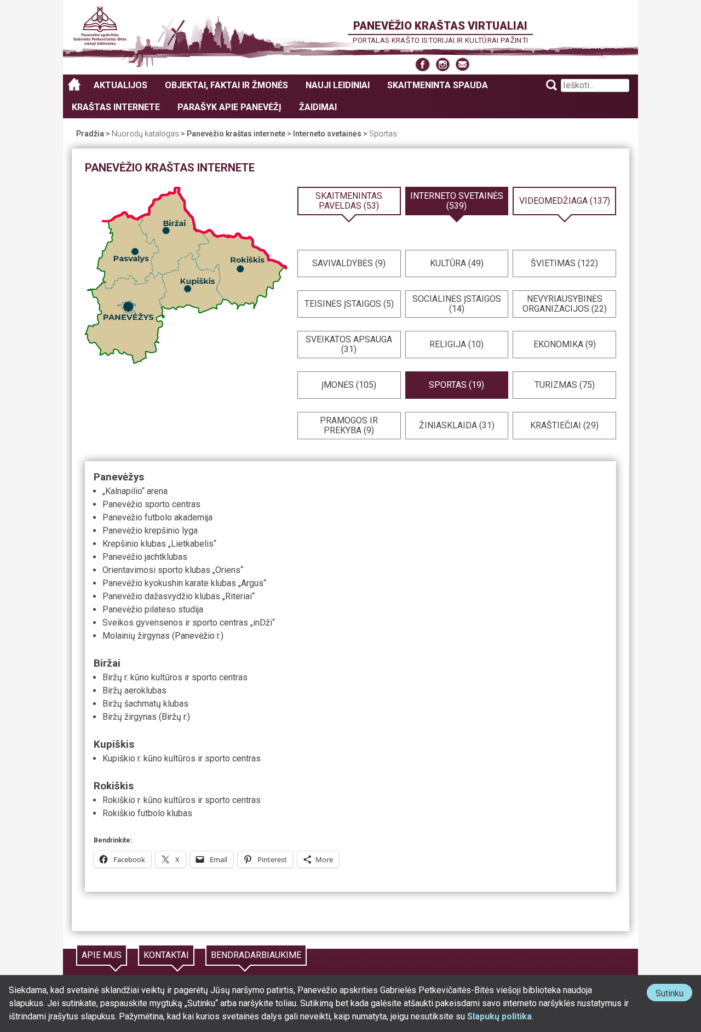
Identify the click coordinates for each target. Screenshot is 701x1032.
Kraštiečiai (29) (564, 425)
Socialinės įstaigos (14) (456, 304)
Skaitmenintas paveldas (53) (348, 201)
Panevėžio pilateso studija (152, 609)
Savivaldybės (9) (349, 263)
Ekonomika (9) (564, 344)
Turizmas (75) (565, 385)
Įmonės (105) (348, 385)
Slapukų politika (499, 1016)
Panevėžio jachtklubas (144, 557)
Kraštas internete (116, 107)
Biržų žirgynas (129, 717)
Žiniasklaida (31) (457, 425)
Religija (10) (456, 344)
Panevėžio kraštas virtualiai (440, 25)
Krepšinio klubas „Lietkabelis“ (159, 543)
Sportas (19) (456, 385)
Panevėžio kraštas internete (236, 133)
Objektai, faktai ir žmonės (226, 85)
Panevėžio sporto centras (151, 504)
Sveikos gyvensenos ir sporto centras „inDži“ (188, 622)
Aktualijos (120, 85)
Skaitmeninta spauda (437, 85)
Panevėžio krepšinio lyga (150, 530)
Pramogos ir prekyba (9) (349, 425)
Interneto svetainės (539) (456, 201)
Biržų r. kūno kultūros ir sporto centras (175, 677)
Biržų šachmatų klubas (145, 703)
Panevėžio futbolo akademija (157, 517)
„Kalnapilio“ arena (135, 491)
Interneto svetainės (327, 133)
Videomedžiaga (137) (564, 201)
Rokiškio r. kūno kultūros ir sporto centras (181, 800)
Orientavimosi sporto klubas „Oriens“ (172, 570)
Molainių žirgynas (136, 635)
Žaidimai (318, 107)
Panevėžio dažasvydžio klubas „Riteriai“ (178, 596)
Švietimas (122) (564, 263)
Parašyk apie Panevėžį (229, 107)
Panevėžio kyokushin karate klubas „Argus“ (184, 583)
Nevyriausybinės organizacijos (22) (564, 304)
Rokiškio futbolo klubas (147, 813)
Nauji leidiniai (338, 85)
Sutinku (674, 994)
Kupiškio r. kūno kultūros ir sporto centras (181, 758)
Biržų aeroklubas (134, 690)
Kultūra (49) (457, 263)
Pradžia (90, 133)
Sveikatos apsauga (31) (349, 344)
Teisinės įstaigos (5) (349, 304)
